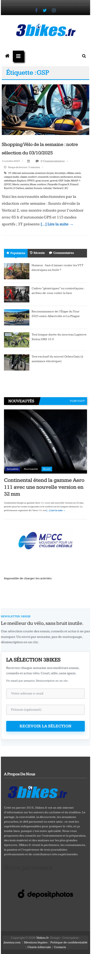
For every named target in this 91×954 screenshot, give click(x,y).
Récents (39, 253)
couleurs (54, 177)
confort (32, 177)
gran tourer (42, 180)
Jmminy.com (12, 942)
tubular (47, 188)
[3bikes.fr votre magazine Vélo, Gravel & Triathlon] (7, 56)
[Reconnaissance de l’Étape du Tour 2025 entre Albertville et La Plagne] (16, 317)
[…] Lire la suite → (57, 224)
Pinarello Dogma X (58, 184)
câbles (70, 173)
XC (66, 188)
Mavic (15, 184)
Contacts (60, 947)
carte (78, 173)
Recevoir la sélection (46, 726)
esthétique (10, 180)
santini (29, 188)
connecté (43, 177)
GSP (60, 180)
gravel (53, 180)
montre (24, 184)
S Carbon (18, 188)
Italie (67, 180)
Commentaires (63, 253)
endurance (66, 177)
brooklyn (60, 173)
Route (46, 469)
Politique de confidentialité (68, 942)
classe (23, 177)
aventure (40, 173)
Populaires (17, 253)
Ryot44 (8, 188)
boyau (50, 173)
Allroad (16, 173)
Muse (33, 184)
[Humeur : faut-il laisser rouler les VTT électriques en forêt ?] (16, 271)
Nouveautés (31, 469)
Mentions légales (35, 942)
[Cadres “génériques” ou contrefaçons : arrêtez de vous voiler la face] (16, 294)
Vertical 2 (58, 188)
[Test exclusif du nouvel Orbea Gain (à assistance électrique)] (16, 362)
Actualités (12, 469)
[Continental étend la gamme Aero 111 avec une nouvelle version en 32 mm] (45, 441)
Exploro (22, 180)
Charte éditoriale (39, 947)
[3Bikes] (37, 791)
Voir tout (77, 401)
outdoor (42, 184)
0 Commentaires (52, 161)
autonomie (28, 173)
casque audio (11, 177)
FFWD (31, 180)
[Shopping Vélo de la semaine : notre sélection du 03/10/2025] (45, 109)
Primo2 (74, 184)
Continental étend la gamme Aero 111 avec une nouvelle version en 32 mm (44, 487)
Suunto (38, 188)
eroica (77, 177)
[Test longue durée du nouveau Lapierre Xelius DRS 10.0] (16, 339)
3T (9, 173)
